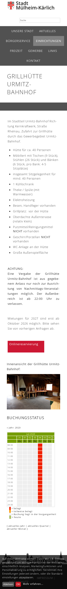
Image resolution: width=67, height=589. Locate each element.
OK (18, 584)
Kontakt (33, 61)
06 (49, 437)
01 (25, 437)
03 (35, 437)
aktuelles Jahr (16, 525)
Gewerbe (35, 51)
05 (45, 437)
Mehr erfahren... (33, 584)
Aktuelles (47, 31)
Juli (28, 434)
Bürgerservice (18, 41)
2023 (32, 434)
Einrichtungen (48, 41)
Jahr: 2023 (15, 427)
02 (30, 437)
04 (40, 437)
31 (19, 437)
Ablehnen (8, 584)
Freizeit (16, 51)
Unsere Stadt (22, 31)
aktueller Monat (16, 528)
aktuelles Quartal (38, 525)
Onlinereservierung (23, 344)
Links (52, 51)
